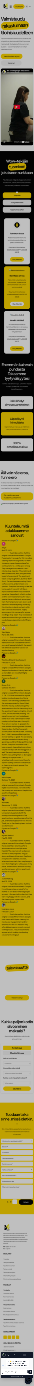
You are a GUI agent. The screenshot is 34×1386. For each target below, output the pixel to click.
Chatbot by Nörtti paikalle (17, 1376)
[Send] (30, 1372)
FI (24, 1354)
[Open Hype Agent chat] (28, 1380)
